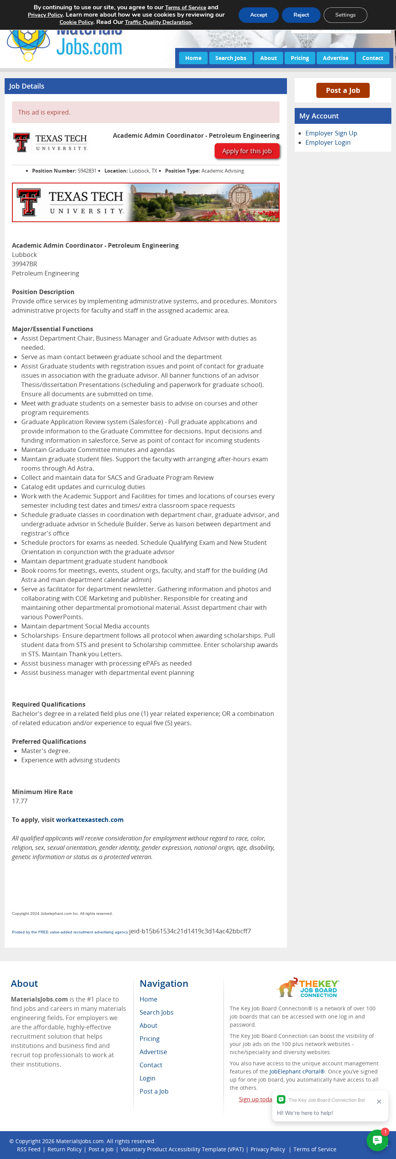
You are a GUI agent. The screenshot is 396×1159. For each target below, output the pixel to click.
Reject (301, 15)
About (268, 58)
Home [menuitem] (148, 999)
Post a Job (343, 90)
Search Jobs (230, 58)
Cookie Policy (76, 22)
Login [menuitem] (147, 1078)
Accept (258, 15)
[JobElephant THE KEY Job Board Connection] (308, 980)
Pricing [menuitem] (150, 1038)
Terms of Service (185, 7)
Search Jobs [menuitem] (157, 1012)
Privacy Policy (45, 15)
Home (193, 58)
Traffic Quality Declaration (158, 22)
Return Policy (65, 1149)
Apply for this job (247, 151)
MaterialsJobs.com (80, 1141)
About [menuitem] (148, 1025)
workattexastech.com (90, 819)
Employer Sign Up (331, 133)
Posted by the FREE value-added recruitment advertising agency (70, 932)
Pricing (300, 58)
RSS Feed (29, 1149)
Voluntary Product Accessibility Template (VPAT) (182, 1149)
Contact (372, 58)
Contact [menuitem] (151, 1065)
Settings (345, 15)
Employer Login (328, 142)
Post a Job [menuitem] (154, 1091)
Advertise (335, 58)
